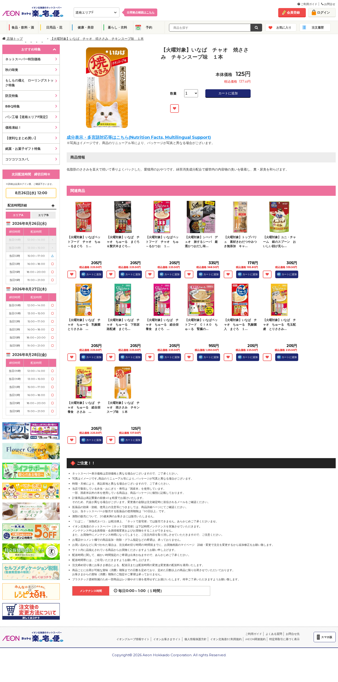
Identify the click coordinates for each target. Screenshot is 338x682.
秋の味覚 (11, 70)
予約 (149, 27)
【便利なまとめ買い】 (21, 138)
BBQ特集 (12, 106)
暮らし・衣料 (117, 27)
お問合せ (329, 4)
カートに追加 (228, 93)
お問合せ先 (293, 634)
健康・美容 (86, 27)
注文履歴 (318, 27)
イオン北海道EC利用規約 (226, 639)
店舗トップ (14, 39)
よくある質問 (274, 634)
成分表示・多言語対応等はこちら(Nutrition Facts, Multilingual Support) (139, 137)
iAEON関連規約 (255, 639)
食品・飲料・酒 (22, 27)
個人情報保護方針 (195, 639)
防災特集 (11, 96)
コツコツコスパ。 (18, 159)
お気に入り (283, 27)
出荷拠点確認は (141, 12)
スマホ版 (326, 637)
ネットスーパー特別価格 (23, 59)
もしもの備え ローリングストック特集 (29, 82)
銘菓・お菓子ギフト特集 (23, 149)
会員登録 (293, 12)
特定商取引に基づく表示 (284, 639)
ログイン (323, 12)
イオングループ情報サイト (132, 639)
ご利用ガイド (308, 4)
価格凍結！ (13, 127)
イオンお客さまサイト (167, 639)
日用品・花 (54, 27)
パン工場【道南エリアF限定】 (27, 117)
